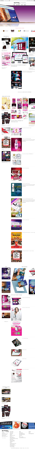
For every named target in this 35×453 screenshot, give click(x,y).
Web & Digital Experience (22, 433)
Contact (25, 4)
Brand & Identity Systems (22, 434)
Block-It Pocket (11, 439)
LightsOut (11, 434)
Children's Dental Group (12, 435)
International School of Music (13, 443)
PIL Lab (11, 442)
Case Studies (18, 4)
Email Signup (2, 0)
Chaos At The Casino (12, 444)
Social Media (20, 435)
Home (14, 4)
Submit (31, 433)
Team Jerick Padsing (12, 446)
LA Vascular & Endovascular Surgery (14, 438)
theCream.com (11, 433)
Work (22, 4)
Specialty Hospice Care (12, 437)
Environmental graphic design (22, 437)
